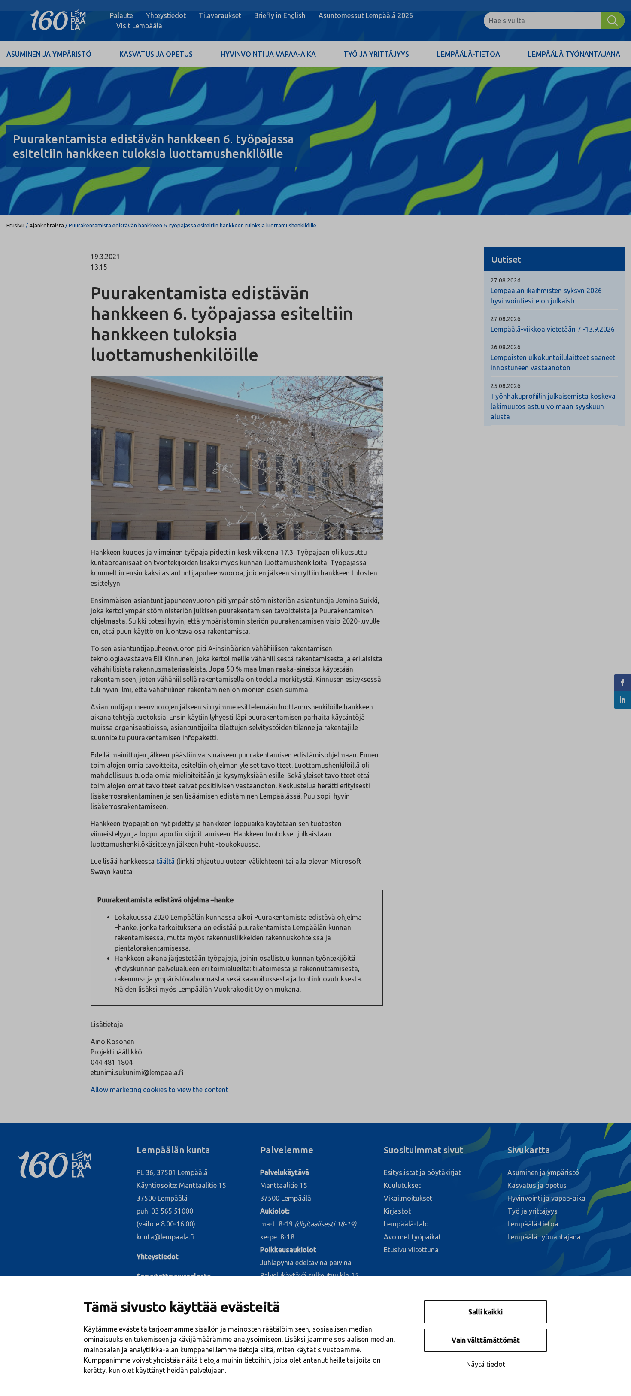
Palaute (121, 15)
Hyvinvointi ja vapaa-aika (268, 54)
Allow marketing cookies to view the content (159, 1089)
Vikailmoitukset (408, 1198)
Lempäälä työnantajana (574, 54)
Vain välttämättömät (486, 1340)
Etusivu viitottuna (411, 1250)
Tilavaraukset (220, 15)
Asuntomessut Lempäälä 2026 (366, 15)
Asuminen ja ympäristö (48, 54)
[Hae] (613, 20)
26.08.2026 (506, 347)
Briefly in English (280, 15)
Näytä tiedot (485, 1364)
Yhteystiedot (166, 15)
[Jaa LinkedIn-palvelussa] (622, 700)
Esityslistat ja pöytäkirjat (422, 1172)
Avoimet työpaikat (412, 1237)
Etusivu (15, 225)
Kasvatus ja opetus (156, 54)
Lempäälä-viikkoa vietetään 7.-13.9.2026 (553, 329)
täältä (165, 861)
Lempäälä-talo (406, 1224)
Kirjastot (397, 1211)
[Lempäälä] (58, 20)
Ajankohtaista (46, 225)
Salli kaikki (485, 1312)
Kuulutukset (402, 1185)
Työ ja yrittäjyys (376, 54)
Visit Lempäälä (139, 26)
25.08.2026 (506, 385)
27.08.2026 (506, 280)
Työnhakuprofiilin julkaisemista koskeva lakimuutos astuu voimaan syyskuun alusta (553, 406)
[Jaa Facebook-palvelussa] (622, 682)
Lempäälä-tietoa (468, 54)
